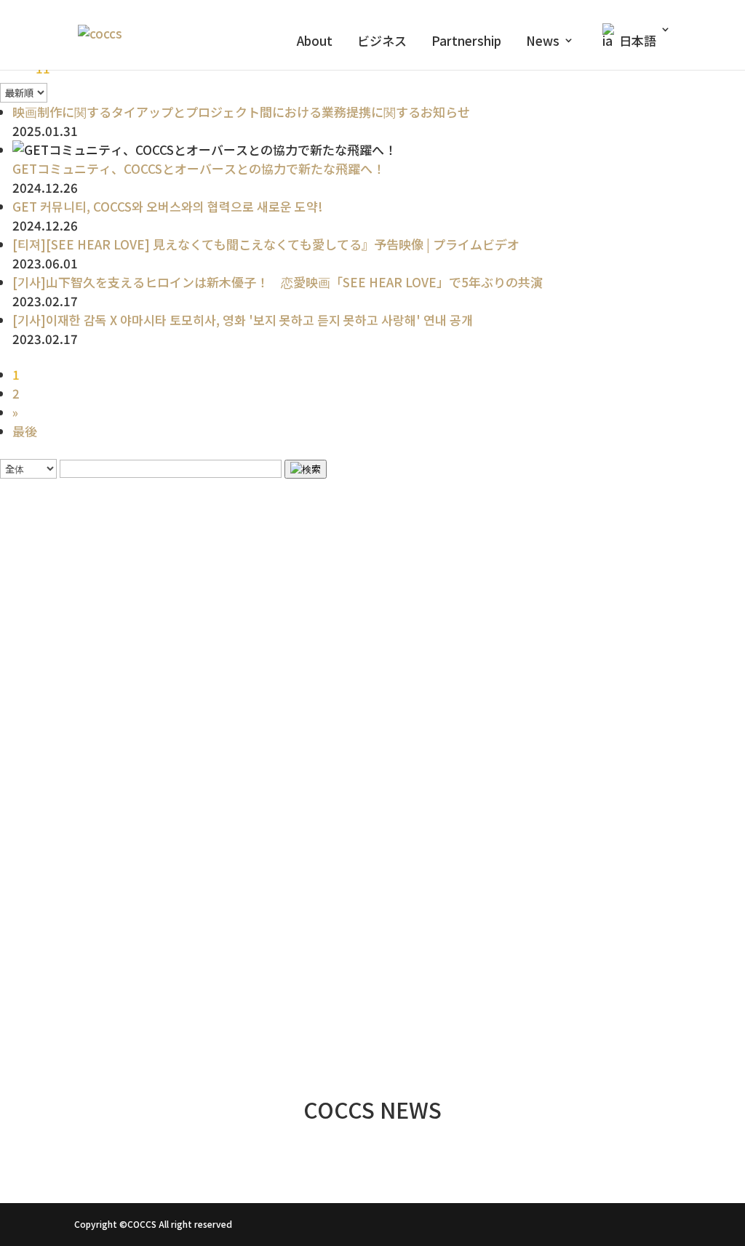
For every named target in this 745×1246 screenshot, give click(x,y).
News (542, 42)
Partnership (466, 42)
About (314, 42)
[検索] (305, 469)
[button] (372, 956)
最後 (24, 431)
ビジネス (382, 42)
